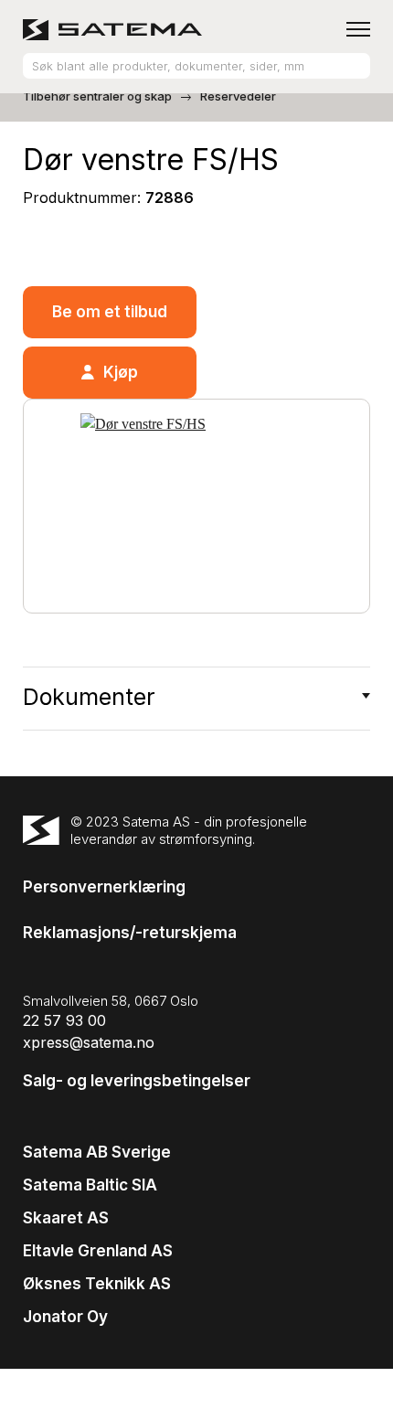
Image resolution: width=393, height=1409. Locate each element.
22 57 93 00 (64, 1020)
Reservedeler (238, 96)
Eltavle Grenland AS (98, 1251)
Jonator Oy (65, 1317)
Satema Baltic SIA (90, 1185)
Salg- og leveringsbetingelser (136, 1081)
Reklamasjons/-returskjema (130, 932)
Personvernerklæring (104, 887)
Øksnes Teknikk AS (97, 1284)
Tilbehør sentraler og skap (97, 96)
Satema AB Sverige (97, 1152)
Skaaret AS (66, 1218)
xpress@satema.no (88, 1042)
